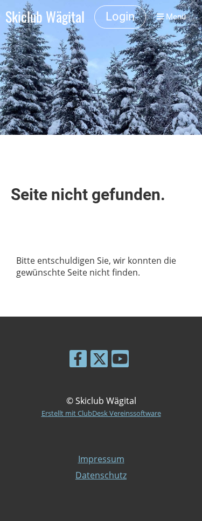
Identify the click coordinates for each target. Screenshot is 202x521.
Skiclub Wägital (45, 17)
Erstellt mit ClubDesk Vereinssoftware (101, 413)
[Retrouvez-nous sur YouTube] (120, 360)
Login (120, 16)
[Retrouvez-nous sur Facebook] (78, 360)
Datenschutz (101, 475)
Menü (175, 17)
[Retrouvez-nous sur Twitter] (99, 360)
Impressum (101, 459)
